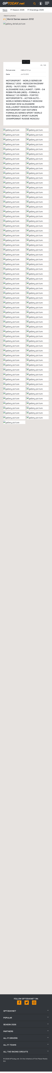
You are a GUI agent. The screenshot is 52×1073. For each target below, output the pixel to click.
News (5, 10)
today (14, 3)
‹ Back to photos (9, 16)
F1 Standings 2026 (36, 10)
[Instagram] (34, 1002)
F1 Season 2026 (17, 10)
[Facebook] (19, 1002)
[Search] (34, 3)
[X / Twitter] (27, 1002)
